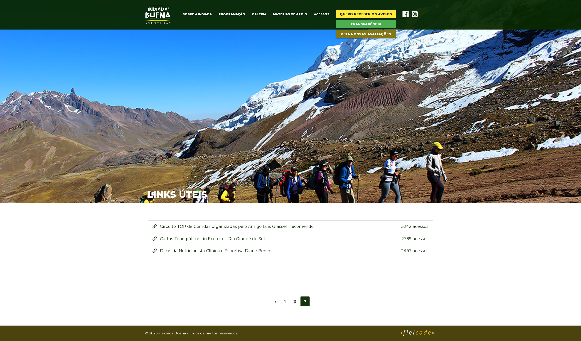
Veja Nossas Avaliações (366, 34)
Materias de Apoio (290, 14)
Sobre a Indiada (197, 14)
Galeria (259, 14)
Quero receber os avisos (366, 14)
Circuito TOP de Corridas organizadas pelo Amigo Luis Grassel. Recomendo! (293, 226)
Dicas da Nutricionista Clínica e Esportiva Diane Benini (293, 250)
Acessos (321, 14)
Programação (232, 14)
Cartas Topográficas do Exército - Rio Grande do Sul (293, 238)
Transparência (366, 24)
